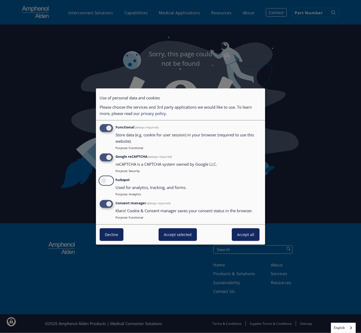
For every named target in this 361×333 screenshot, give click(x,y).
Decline (111, 234)
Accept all (245, 234)
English (339, 328)
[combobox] (343, 328)
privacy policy (153, 113)
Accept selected (178, 234)
